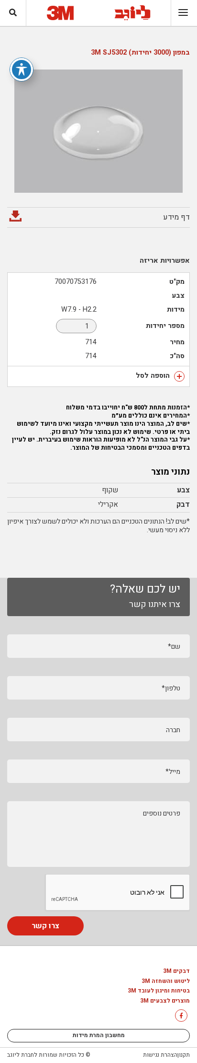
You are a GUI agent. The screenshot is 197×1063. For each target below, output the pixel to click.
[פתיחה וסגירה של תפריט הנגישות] (21, 69)
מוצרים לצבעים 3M (165, 1001)
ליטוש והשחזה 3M (166, 981)
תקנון (183, 1055)
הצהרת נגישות (160, 1055)
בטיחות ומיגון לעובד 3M (159, 991)
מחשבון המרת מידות (99, 1035)
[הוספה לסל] (179, 376)
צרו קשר (45, 926)
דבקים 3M (176, 971)
